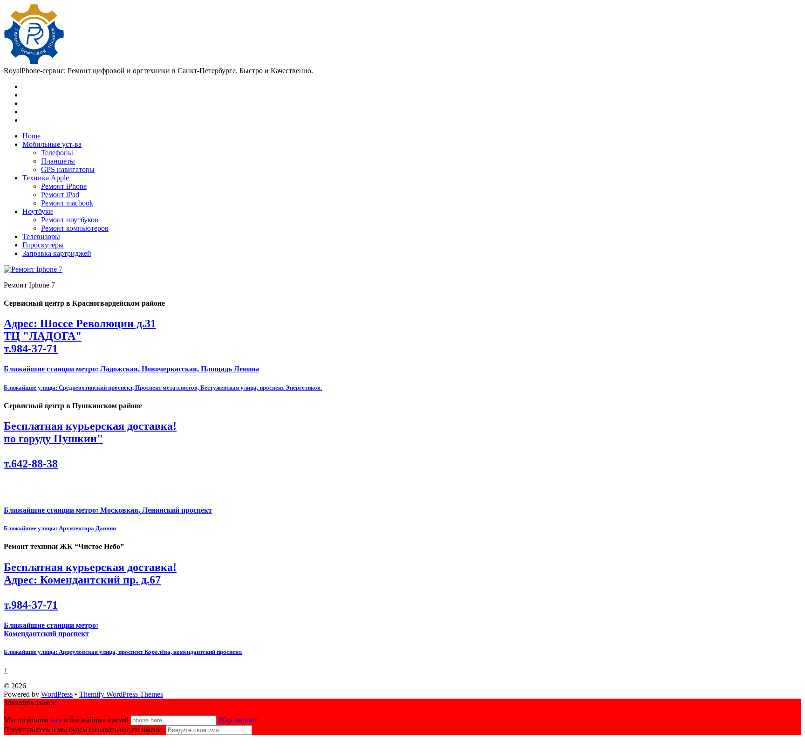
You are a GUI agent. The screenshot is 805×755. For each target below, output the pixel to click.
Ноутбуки (37, 211)
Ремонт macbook (67, 203)
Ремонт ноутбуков (69, 220)
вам (56, 720)
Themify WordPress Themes (121, 694)
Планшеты (58, 161)
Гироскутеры (43, 245)
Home (31, 136)
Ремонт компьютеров (75, 228)
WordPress (57, 694)
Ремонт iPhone (64, 186)
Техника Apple (45, 178)
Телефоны (57, 153)
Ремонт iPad (60, 195)
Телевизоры (41, 236)
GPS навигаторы (68, 169)
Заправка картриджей (56, 253)
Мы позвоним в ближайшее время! (67, 720)
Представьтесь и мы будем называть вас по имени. (84, 730)
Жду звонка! (238, 720)
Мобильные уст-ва (52, 144)
